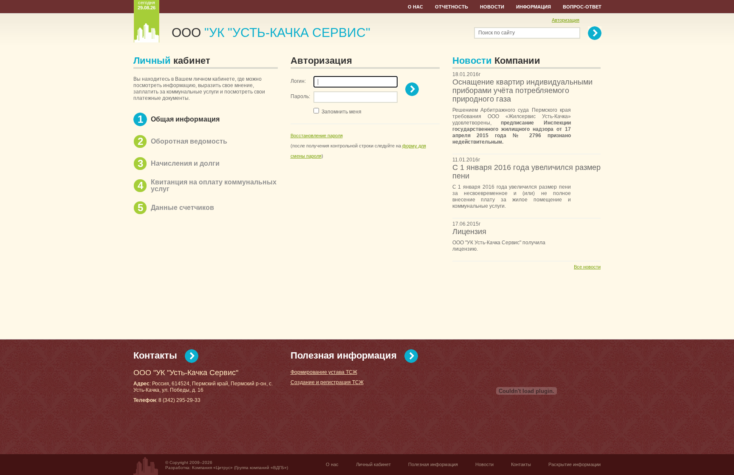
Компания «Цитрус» (212, 467)
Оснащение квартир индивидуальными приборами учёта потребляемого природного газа (522, 90)
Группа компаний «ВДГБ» (261, 467)
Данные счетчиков (182, 207)
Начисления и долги (185, 163)
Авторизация (565, 20)
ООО (271, 32)
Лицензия (469, 231)
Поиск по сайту (496, 33)
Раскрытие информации (574, 464)
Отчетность (451, 6)
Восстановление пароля (317, 135)
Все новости (587, 266)
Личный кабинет (373, 464)
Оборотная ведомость (189, 141)
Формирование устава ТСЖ (324, 372)
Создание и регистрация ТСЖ (327, 382)
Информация (533, 6)
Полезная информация (344, 355)
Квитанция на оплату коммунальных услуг (214, 185)
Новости (492, 6)
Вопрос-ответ (582, 6)
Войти (412, 89)
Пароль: (300, 96)
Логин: (298, 81)
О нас (415, 6)
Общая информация (185, 119)
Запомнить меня (341, 112)
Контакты (155, 355)
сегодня (146, 5)
